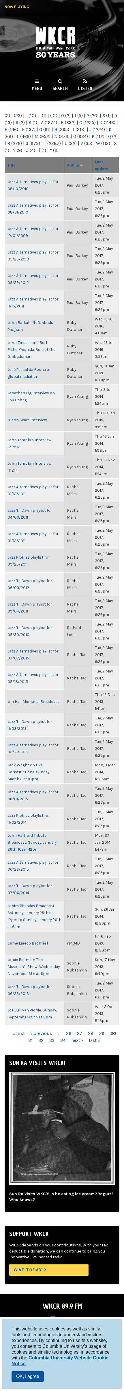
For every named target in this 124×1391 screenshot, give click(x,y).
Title (11, 165)
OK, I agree (27, 1376)
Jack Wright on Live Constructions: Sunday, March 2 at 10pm (28, 772)
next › (77, 1040)
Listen (85, 88)
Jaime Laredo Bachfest (27, 943)
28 (90, 1033)
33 (52, 1040)
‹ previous (41, 1033)
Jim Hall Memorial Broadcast (33, 701)
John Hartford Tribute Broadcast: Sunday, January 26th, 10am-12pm (32, 842)
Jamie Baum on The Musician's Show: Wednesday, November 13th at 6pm (33, 966)
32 (41, 1040)
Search (60, 88)
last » (94, 1040)
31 (30, 1040)
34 (62, 1040)
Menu (37, 88)
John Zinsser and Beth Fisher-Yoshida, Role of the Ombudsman (31, 349)
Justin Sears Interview (27, 420)
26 (68, 1033)
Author (73, 165)
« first (18, 1033)
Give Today (28, 1269)
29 (101, 1033)
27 (79, 1033)
